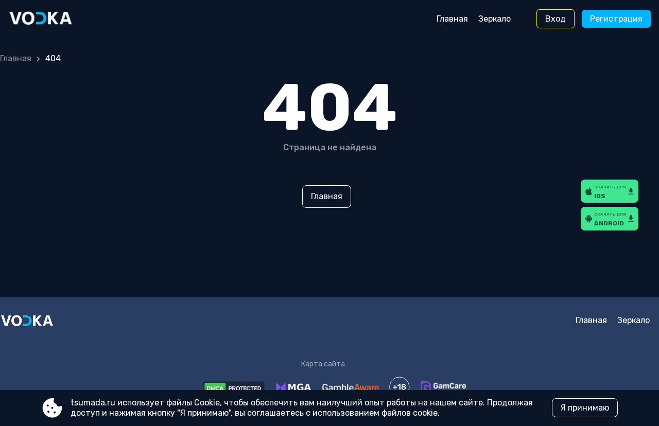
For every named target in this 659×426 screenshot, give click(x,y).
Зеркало (494, 19)
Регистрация (616, 19)
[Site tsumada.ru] (51, 19)
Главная (452, 19)
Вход (555, 19)
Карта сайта (323, 364)
